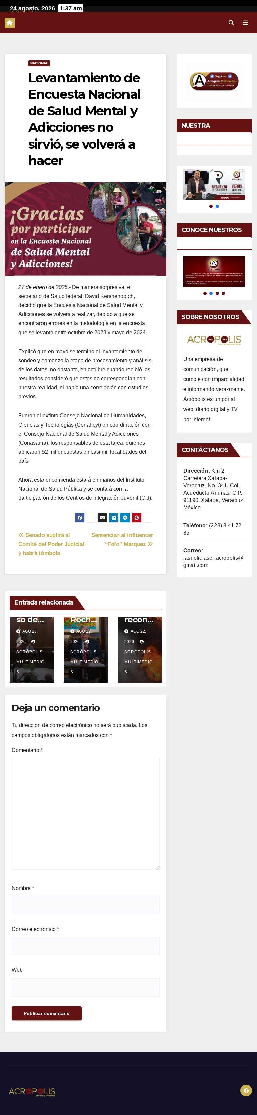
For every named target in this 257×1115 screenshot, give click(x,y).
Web (17, 970)
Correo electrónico (35, 929)
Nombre (23, 888)
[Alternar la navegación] (245, 22)
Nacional (39, 63)
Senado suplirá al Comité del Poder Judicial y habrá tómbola (51, 544)
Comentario (27, 750)
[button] (231, 23)
